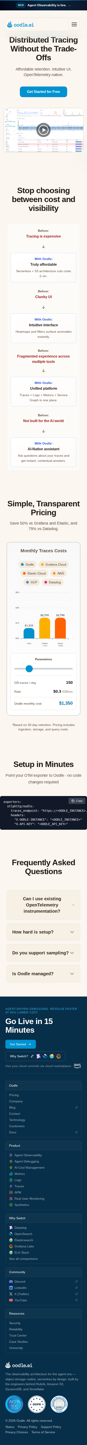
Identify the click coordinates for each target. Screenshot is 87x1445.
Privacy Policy (27, 1427)
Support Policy (51, 1427)
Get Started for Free (43, 92)
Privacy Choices (16, 1432)
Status (9, 1427)
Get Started (18, 1044)
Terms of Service (43, 1432)
